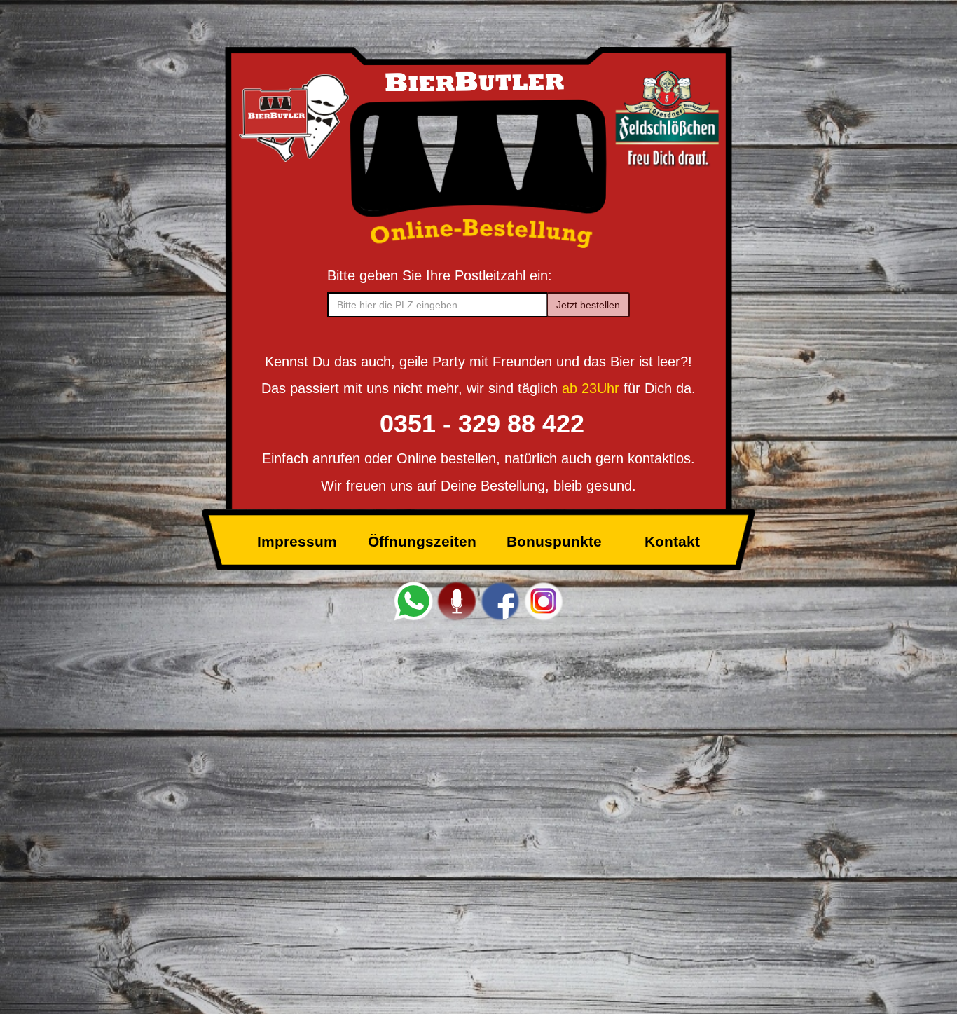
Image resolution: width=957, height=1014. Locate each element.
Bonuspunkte (554, 541)
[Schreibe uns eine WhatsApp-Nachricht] (413, 600)
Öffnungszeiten (422, 541)
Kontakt (672, 541)
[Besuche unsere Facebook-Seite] (500, 600)
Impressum (297, 541)
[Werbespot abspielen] (456, 600)
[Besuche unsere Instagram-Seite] (543, 600)
